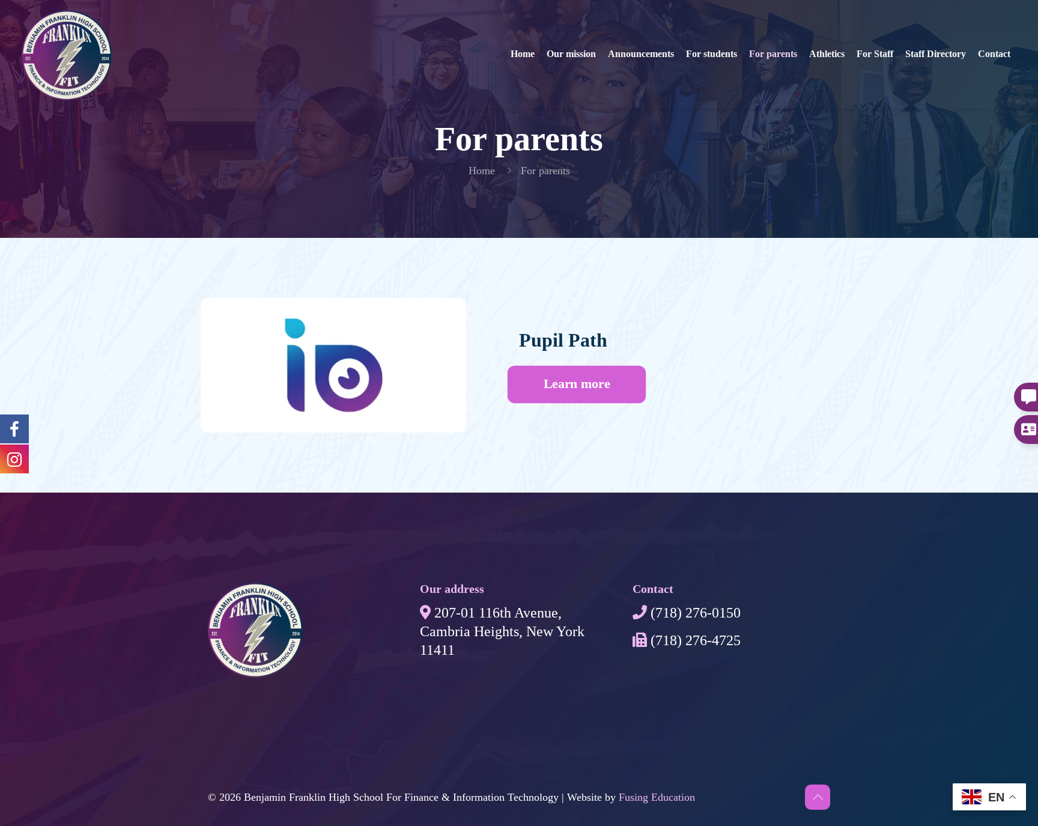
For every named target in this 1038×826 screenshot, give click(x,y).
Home (482, 171)
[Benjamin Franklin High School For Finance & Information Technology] (67, 39)
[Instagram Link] (14, 428)
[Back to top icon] (817, 797)
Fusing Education (657, 797)
